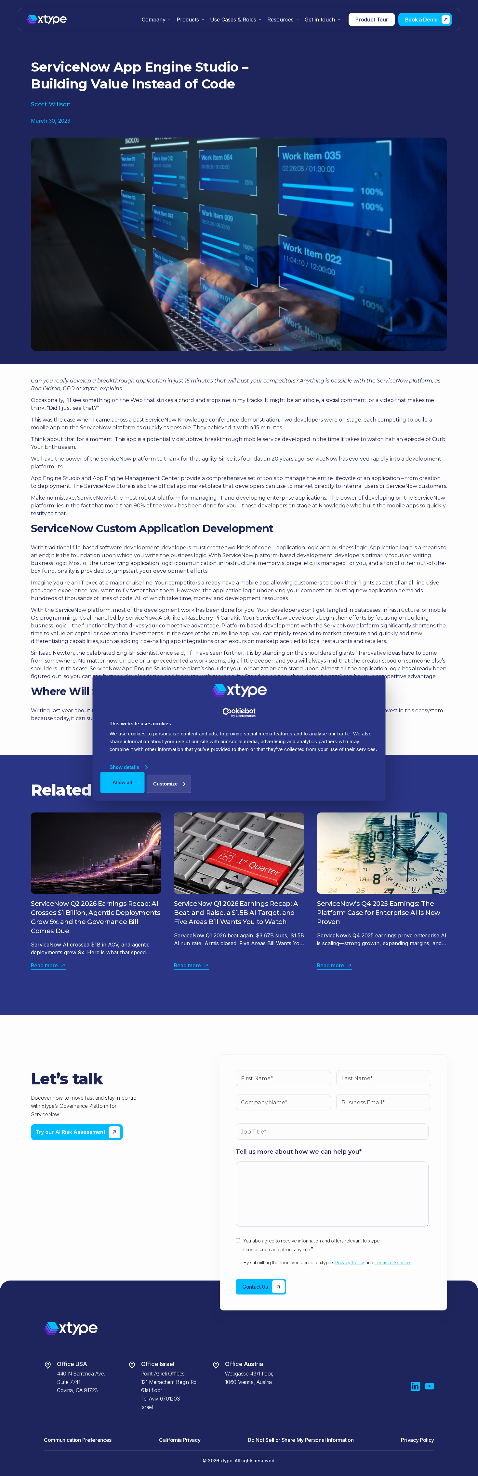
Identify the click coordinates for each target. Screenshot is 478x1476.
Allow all (122, 782)
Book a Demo (421, 19)
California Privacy (179, 1439)
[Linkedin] (415, 1386)
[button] (156, 19)
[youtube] (429, 1386)
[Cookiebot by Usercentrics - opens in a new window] (239, 713)
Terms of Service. (393, 1262)
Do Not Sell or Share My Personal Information (300, 1439)
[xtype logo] (67, 19)
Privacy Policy (349, 1262)
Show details (124, 767)
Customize (165, 783)
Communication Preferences (78, 1439)
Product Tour (371, 19)
